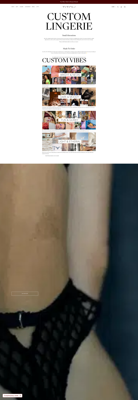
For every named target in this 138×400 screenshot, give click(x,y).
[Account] (121, 7)
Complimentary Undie (11, 395)
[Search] (118, 7)
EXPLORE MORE (25, 293)
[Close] (20, 395)
